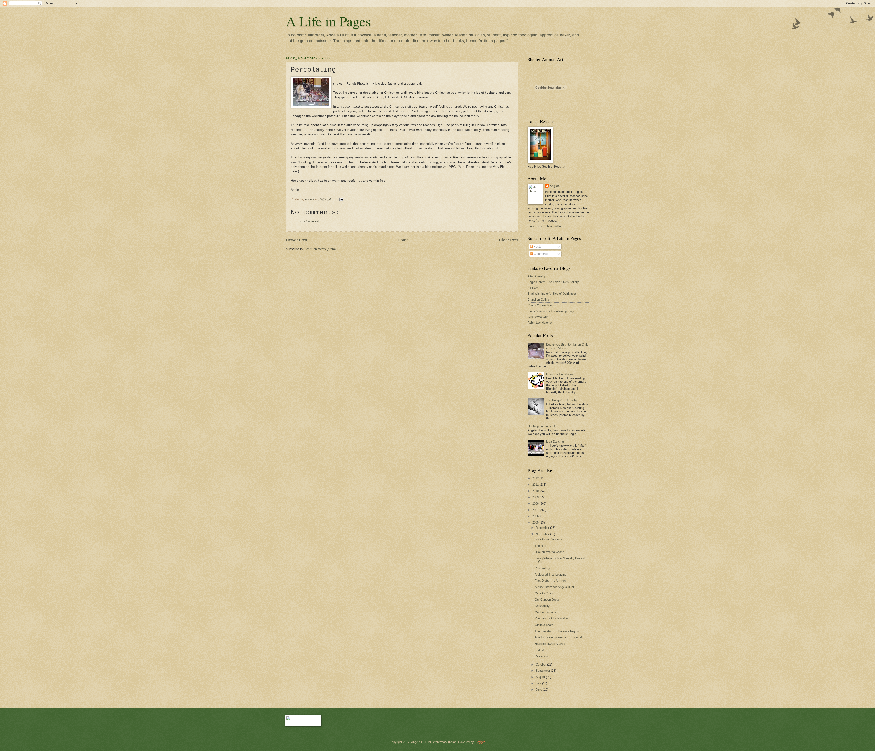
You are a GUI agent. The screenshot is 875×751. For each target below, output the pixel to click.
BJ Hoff (533, 288)
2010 (536, 491)
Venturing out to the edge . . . (554, 618)
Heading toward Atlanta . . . (553, 643)
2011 (536, 484)
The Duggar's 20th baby (561, 400)
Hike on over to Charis (549, 552)
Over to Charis (544, 593)
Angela (554, 186)
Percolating (542, 568)
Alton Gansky (537, 276)
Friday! (539, 650)
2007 (536, 510)
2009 (536, 497)
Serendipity (542, 606)
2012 (536, 478)
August (541, 677)
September (543, 670)
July (539, 683)
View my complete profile (544, 226)
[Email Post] (341, 199)
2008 (536, 503)
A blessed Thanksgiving (550, 574)
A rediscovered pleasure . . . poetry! (558, 637)
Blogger (479, 742)
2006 (536, 516)
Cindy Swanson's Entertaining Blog (551, 311)
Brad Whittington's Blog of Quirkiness (552, 293)
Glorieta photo (544, 625)
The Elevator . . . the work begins (557, 631)
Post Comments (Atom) (320, 249)
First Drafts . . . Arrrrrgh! (550, 580)
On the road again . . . (549, 612)
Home (403, 240)
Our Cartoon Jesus (547, 599)
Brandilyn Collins (539, 299)
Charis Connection (540, 305)
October (541, 664)
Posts (537, 246)
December (543, 527)
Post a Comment (307, 221)
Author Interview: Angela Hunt (554, 587)
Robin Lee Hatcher (540, 322)
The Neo (540, 545)
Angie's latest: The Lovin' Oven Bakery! (554, 282)
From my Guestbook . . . (562, 374)
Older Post (508, 240)
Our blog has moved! (541, 426)
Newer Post (296, 240)
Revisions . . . (544, 656)
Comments (540, 253)
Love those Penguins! (549, 539)
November (543, 534)
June (539, 689)
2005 (536, 522)
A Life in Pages (328, 21)
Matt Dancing (555, 441)
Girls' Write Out (538, 317)
